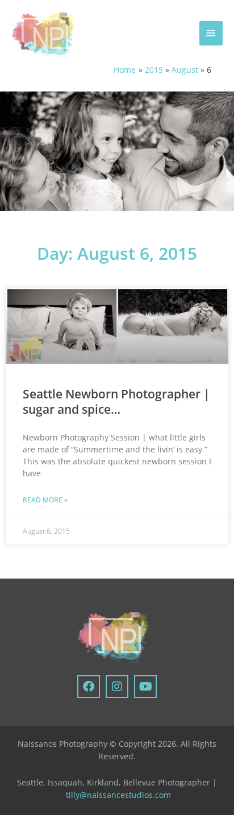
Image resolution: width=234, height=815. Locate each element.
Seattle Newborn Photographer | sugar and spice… (116, 401)
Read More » (45, 500)
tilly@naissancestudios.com (118, 794)
